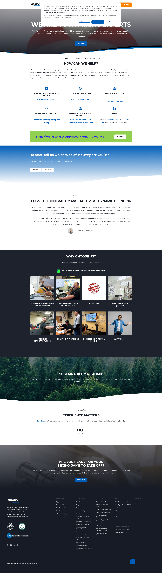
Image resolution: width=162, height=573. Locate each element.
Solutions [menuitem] (60, 498)
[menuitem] (59, 502)
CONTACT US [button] (81, 479)
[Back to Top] (132, 561)
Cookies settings (84, 22)
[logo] (13, 500)
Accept (98, 22)
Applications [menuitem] (81, 498)
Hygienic (36, 170)
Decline (111, 22)
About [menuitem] (117, 498)
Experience (41, 421)
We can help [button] (120, 136)
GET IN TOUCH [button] (125, 4)
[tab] (59, 271)
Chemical (48, 170)
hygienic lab (113, 119)
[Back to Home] (35, 4)
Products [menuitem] (99, 498)
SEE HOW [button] (81, 43)
